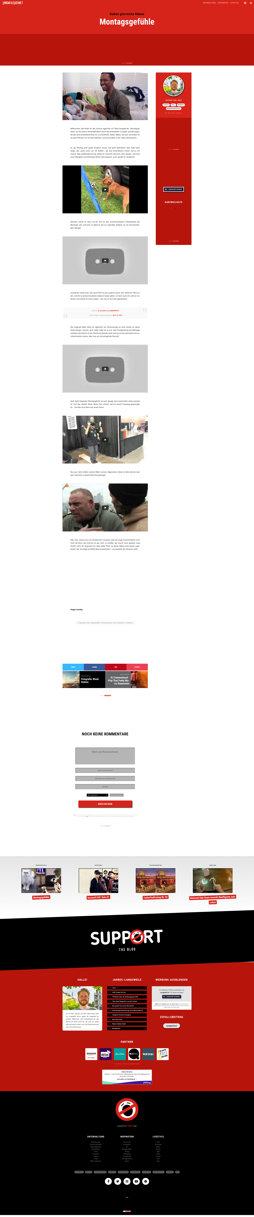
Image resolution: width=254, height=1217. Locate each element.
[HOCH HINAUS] (127, 1197)
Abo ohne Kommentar (117, 795)
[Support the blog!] (127, 940)
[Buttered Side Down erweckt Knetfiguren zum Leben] (213, 886)
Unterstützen (100, 1172)
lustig (166, 105)
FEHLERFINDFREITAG (155, 865)
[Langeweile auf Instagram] (127, 1181)
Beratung (146, 1172)
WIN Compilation (95, 1161)
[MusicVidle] (120, 1054)
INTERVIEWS (98, 865)
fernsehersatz (120, 622)
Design (127, 1151)
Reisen (158, 1149)
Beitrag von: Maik (174, 100)
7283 (129, 1126)
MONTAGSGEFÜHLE (41, 865)
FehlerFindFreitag (96, 1144)
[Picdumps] (148, 1054)
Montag (181, 105)
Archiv (88, 1172)
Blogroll (79, 1172)
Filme (96, 1151)
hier (87, 816)
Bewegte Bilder (127, 1149)
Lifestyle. (234, 3)
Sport (158, 1151)
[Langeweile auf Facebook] (108, 1181)
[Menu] (245, 3)
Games (96, 1156)
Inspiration (127, 1137)
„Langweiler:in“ (165, 992)
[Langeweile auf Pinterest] (145, 1181)
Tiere (158, 1159)
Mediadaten (123, 1172)
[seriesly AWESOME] (106, 1054)
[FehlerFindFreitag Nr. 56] (155, 884)
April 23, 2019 (117, 315)
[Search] (251, 3)
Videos (127, 1161)
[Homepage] (14, 3)
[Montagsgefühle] (41, 884)
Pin (116, 667)
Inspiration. (223, 3)
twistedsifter (129, 622)
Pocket (137, 667)
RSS (177, 1172)
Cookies (170, 1172)
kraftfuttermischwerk (106, 622)
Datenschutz (158, 1172)
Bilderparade (96, 1142)
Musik (158, 1147)
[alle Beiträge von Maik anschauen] (174, 86)
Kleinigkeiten (95, 1149)
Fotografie (127, 1154)
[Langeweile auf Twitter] (117, 1181)
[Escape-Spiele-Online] (163, 1054)
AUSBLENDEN (129, 63)
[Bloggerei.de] (127, 1211)
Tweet (73, 667)
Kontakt (112, 1172)
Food (158, 1142)
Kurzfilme (96, 1154)
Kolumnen (158, 1144)
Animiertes (127, 1142)
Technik (158, 1156)
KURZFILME (212, 865)
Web (158, 1161)
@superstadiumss (95, 622)
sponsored (135, 1172)
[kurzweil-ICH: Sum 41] (98, 884)
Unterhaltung (95, 1137)
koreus (88, 622)
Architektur (127, 1144)
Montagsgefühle (127, 22)
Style (158, 1154)
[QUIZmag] (134, 1054)
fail (173, 105)
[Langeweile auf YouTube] (136, 1181)
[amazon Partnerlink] (91, 1054)
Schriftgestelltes (127, 1159)
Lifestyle (158, 1137)
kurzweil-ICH (127, 1156)
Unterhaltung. (209, 3)
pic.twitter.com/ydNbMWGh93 (109, 311)
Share (94, 667)
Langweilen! (171, 1026)
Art (127, 1147)
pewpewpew (83, 622)
